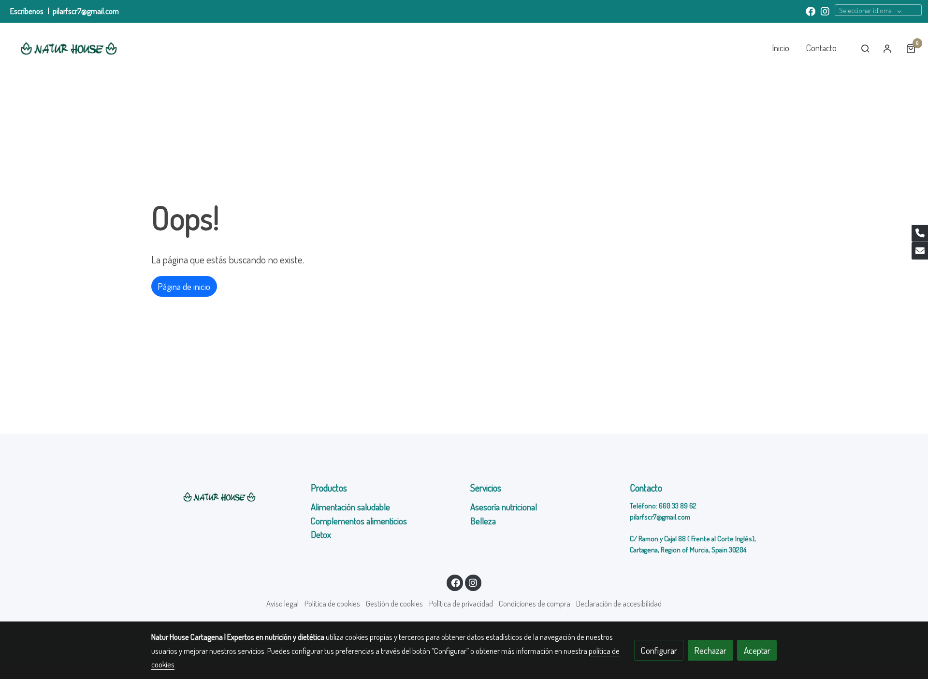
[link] (68, 48)
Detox (322, 534)
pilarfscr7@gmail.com (86, 11)
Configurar (659, 650)
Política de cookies (332, 603)
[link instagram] (825, 10)
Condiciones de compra (534, 603)
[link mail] (920, 251)
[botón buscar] (865, 48)
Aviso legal (282, 603)
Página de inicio (184, 286)
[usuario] (887, 48)
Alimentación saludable (350, 506)
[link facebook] (810, 10)
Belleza (483, 520)
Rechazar (710, 650)
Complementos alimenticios (359, 520)
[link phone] (920, 233)
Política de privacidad (461, 603)
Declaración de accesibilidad (619, 603)
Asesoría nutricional (504, 506)
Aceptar (757, 650)
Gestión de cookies (394, 603)
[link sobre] (224, 496)
